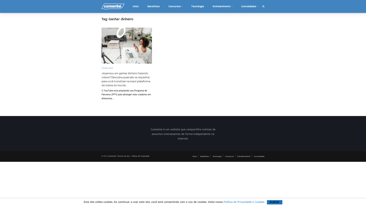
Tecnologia (197, 6)
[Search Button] (263, 6)
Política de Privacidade (140, 156)
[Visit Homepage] (113, 6)
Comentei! (112, 156)
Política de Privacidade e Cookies (243, 202)
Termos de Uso (124, 156)
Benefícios (154, 6)
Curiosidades (248, 6)
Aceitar (275, 202)
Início (136, 6)
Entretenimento (221, 6)
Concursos (174, 6)
